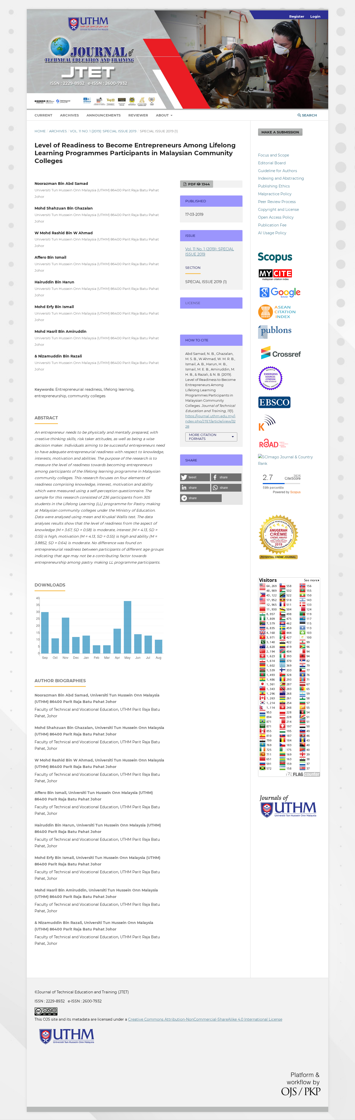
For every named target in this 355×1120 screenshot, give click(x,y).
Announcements (104, 115)
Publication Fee (272, 225)
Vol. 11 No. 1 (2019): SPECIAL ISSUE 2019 (103, 131)
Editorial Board (272, 163)
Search (309, 115)
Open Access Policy (276, 217)
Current (43, 115)
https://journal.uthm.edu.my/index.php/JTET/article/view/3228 (210, 421)
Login (315, 16)
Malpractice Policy (275, 194)
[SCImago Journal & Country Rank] (289, 463)
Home (40, 131)
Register (296, 16)
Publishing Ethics (274, 186)
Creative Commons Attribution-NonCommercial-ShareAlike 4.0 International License (205, 1019)
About (163, 115)
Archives (69, 115)
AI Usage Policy (272, 233)
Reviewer (138, 115)
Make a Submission (280, 132)
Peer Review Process (277, 201)
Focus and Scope (273, 155)
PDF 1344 (198, 184)
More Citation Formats (202, 437)
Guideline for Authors (277, 170)
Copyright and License (278, 209)
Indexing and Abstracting (281, 178)
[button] (195, 477)
